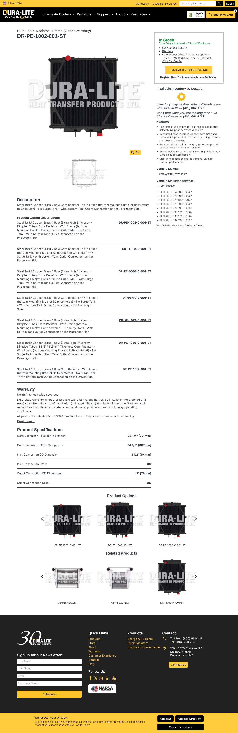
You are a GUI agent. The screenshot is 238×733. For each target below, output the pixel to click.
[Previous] (42, 522)
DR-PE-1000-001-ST (136, 249)
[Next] (195, 522)
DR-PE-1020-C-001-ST (135, 342)
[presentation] (201, 3)
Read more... (26, 421)
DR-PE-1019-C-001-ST (135, 320)
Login (230, 3)
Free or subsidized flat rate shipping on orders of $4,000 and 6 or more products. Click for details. (187, 58)
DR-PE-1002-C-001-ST (135, 222)
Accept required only (189, 718)
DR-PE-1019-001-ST (137, 297)
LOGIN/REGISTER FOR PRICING (189, 69)
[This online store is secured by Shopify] (196, 13)
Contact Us (178, 664)
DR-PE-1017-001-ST (137, 369)
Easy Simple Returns (174, 47)
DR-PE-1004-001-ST (172, 602)
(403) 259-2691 (185, 642)
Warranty (167, 51)
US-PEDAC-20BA (67, 602)
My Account (142, 3)
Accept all (165, 718)
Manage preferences (180, 727)
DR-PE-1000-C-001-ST (135, 271)
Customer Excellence (165, 3)
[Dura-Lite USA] (19, 14)
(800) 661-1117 (193, 108)
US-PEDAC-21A (120, 602)
